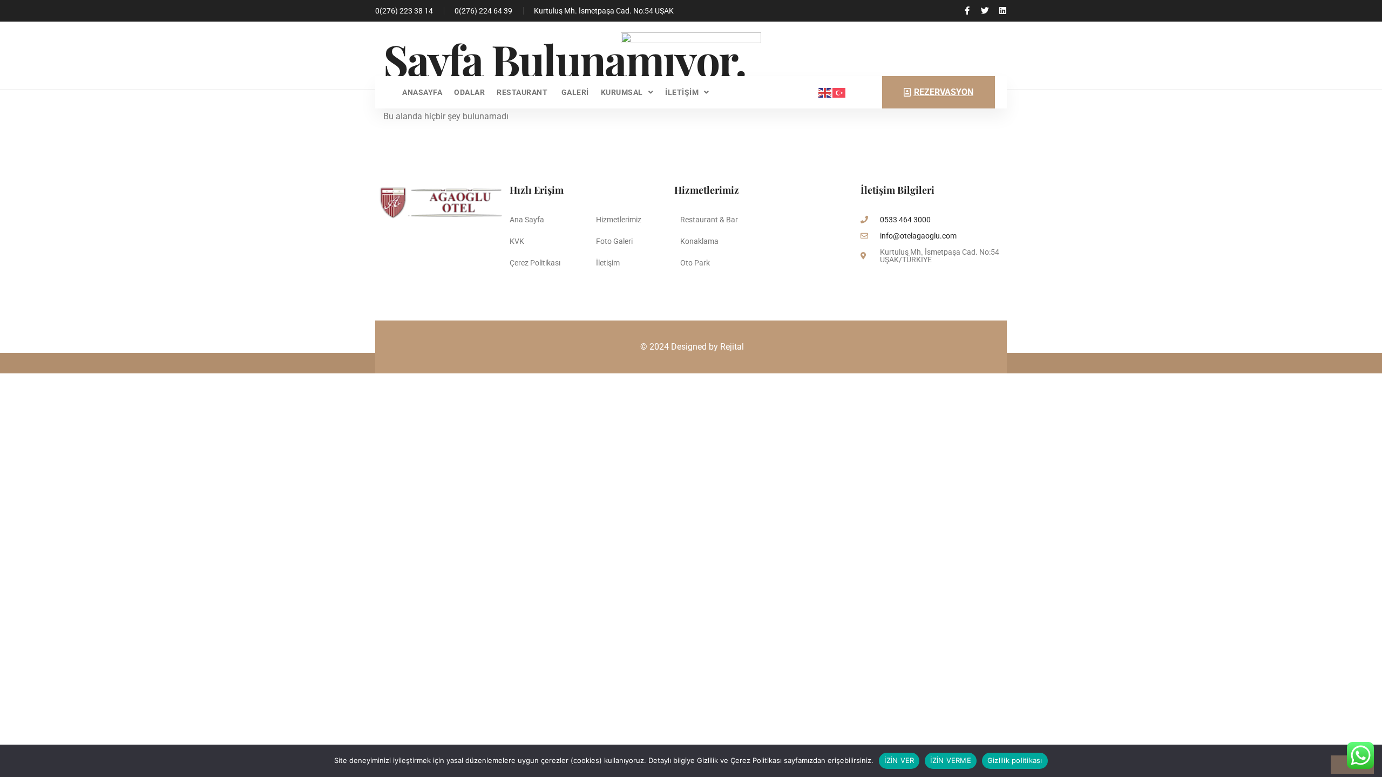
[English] (825, 92)
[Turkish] (839, 92)
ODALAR (469, 92)
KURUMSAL (622, 92)
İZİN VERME (950, 760)
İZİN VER (899, 760)
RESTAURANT (523, 92)
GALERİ (575, 92)
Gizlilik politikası (1014, 760)
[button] (627, 92)
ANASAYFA (422, 92)
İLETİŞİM (682, 92)
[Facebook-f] (967, 10)
